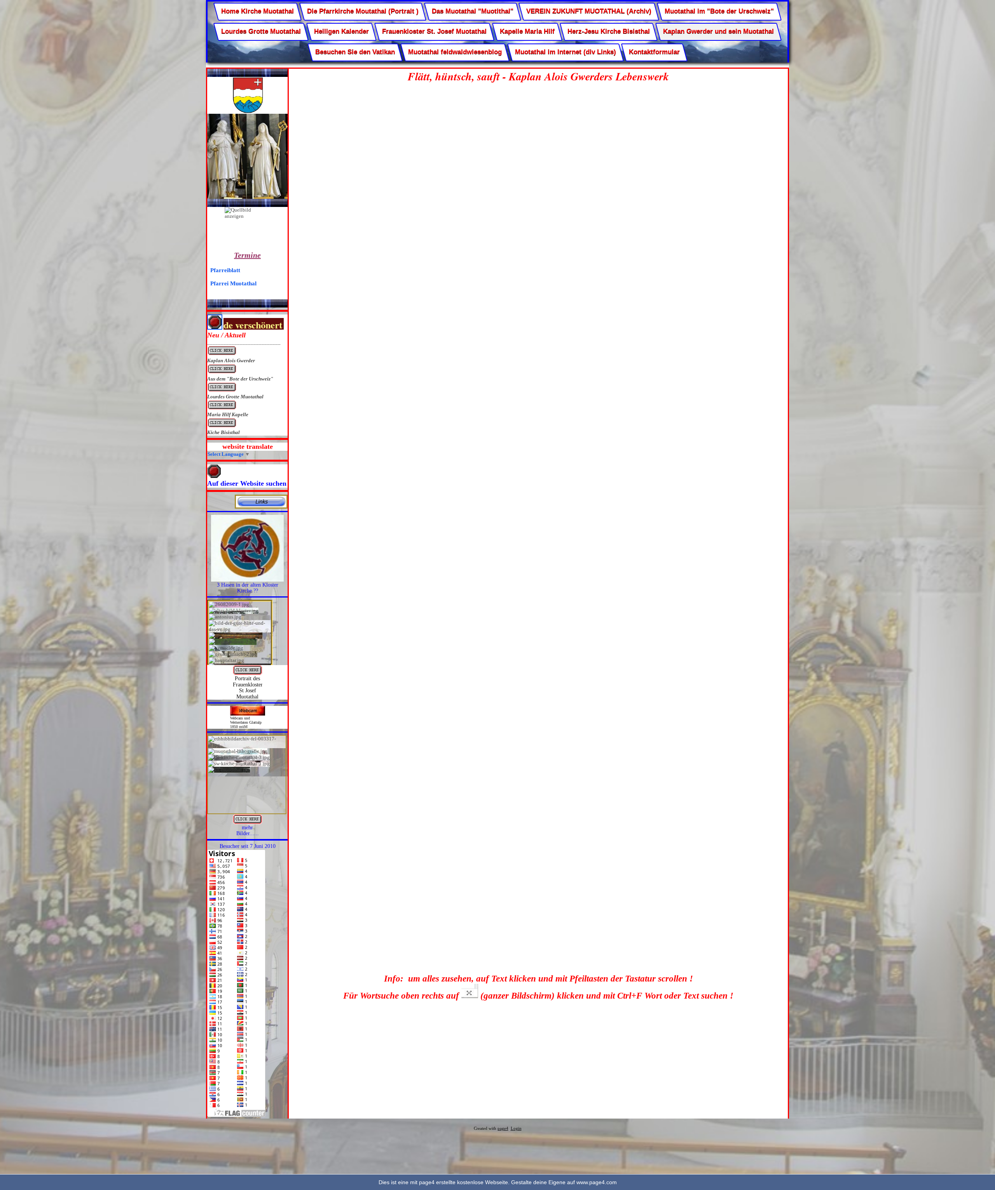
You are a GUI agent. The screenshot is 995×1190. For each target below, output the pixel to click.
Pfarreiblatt (225, 270)
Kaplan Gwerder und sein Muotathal (718, 31)
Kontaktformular (654, 52)
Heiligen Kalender (341, 31)
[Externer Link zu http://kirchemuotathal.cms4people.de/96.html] (247, 673)
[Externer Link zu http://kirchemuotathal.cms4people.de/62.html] (247, 822)
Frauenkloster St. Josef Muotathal (434, 31)
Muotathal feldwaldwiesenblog (455, 52)
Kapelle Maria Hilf (526, 31)
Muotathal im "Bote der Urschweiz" (719, 11)
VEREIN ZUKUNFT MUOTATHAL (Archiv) (588, 11)
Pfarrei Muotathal (233, 283)
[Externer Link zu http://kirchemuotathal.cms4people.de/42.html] (261, 507)
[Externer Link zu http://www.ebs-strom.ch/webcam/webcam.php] (247, 714)
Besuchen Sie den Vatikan (355, 52)
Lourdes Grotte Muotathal (261, 31)
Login (516, 1128)
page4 (503, 1128)
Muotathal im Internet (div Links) (565, 52)
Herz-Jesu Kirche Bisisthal (608, 31)
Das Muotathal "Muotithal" (472, 11)
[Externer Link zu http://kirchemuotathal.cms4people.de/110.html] (247, 580)
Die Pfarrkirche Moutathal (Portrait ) (363, 11)
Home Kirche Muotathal (257, 11)
